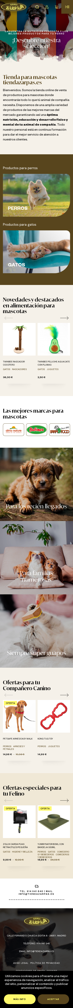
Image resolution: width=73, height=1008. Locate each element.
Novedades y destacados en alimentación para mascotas (33, 305)
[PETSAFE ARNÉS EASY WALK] (19, 716)
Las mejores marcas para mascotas (33, 413)
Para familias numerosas (36, 576)
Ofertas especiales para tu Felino (32, 790)
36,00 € (8, 377)
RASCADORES (19, 369)
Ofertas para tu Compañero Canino (27, 685)
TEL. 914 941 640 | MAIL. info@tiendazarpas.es (36, 893)
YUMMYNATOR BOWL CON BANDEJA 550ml (51, 846)
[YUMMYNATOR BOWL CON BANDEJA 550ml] (54, 821)
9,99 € (7, 860)
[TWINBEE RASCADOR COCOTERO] (19, 339)
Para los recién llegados (36, 506)
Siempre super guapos (36, 653)
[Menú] (67, 7)
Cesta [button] (56, 7)
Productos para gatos (19, 224)
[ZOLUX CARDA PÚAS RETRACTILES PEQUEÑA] (19, 821)
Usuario (47, 7)
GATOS (16, 265)
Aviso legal (20, 963)
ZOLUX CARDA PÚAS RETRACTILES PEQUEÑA (15, 846)
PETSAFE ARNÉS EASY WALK (18, 739)
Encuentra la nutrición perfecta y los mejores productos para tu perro (36, 33)
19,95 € (20, 754)
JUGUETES (52, 369)
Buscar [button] (37, 7)
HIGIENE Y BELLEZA (22, 852)
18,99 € (42, 860)
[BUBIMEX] (36, 429)
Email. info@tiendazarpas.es (36, 951)
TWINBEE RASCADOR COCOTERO (14, 363)
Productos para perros (20, 168)
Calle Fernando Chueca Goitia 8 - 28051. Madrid (36, 935)
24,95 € (55, 860)
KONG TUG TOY (45, 739)
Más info (19, 999)
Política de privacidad (45, 963)
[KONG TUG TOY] (54, 716)
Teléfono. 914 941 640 (36, 943)
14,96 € (7, 754)
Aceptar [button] (53, 999)
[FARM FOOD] (59, 429)
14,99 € (42, 754)
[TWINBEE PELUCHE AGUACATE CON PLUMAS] (54, 339)
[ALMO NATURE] (13, 429)
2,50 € (41, 377)
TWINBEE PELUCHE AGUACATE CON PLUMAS (54, 363)
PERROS (18, 209)
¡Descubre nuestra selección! (36, 43)
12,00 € (19, 860)
